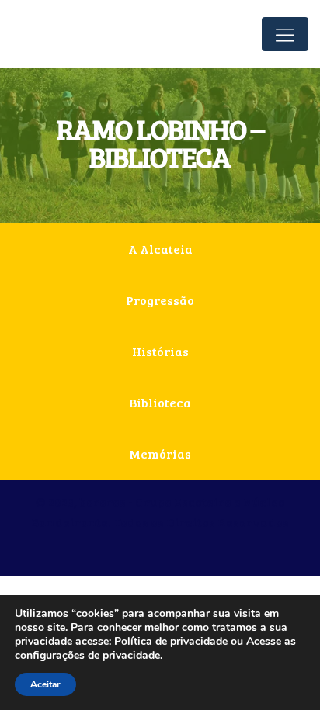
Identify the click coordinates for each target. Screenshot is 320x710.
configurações (50, 656)
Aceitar (45, 684)
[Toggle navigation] (285, 34)
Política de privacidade (171, 641)
